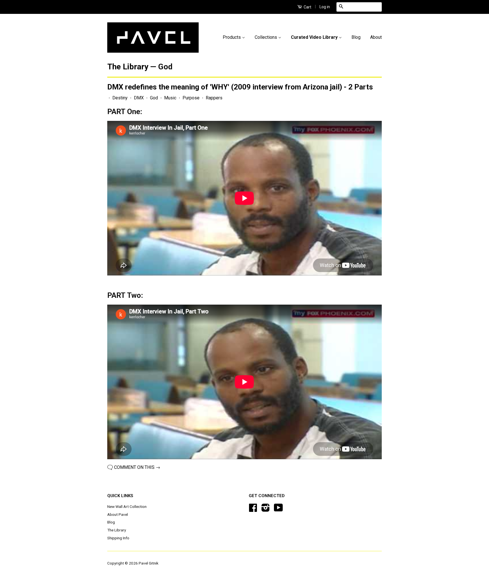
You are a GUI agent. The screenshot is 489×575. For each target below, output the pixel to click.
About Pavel (117, 514)
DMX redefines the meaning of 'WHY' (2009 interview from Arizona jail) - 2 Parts (240, 87)
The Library (127, 66)
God (154, 98)
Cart (307, 7)
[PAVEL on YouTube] (278, 509)
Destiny (120, 98)
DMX (139, 98)
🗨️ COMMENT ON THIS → (133, 467)
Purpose (191, 98)
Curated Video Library (315, 37)
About (376, 37)
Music (170, 98)
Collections (266, 37)
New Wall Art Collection (127, 506)
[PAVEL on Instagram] (265, 509)
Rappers (214, 98)
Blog (356, 37)
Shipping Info (118, 538)
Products (232, 37)
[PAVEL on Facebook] (253, 509)
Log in (324, 7)
